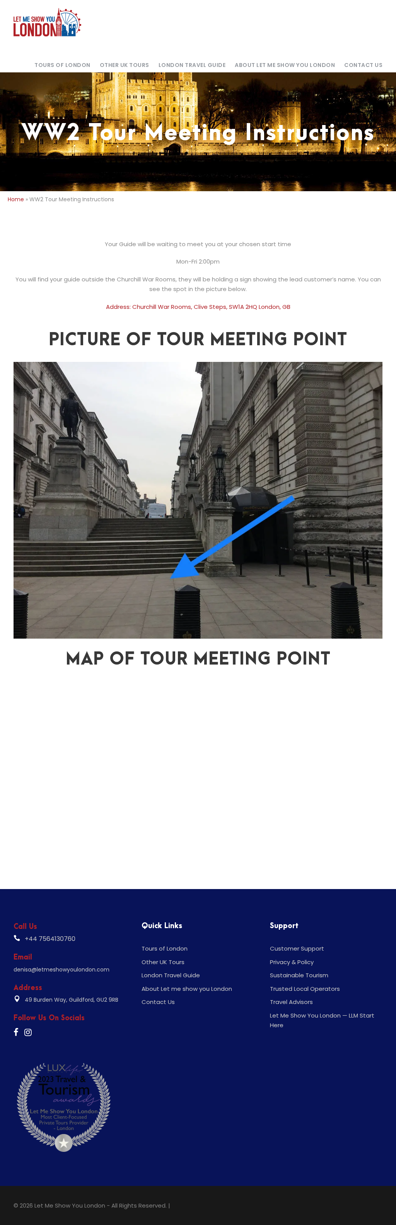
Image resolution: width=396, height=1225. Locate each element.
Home (16, 199)
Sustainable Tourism (299, 975)
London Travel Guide (192, 65)
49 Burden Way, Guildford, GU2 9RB (71, 1000)
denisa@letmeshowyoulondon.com (61, 969)
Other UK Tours (124, 65)
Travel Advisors (291, 1002)
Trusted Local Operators (305, 989)
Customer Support (297, 948)
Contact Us (363, 65)
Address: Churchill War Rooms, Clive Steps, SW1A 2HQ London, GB (198, 307)
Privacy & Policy (292, 962)
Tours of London (62, 65)
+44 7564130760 (50, 938)
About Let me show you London (285, 65)
